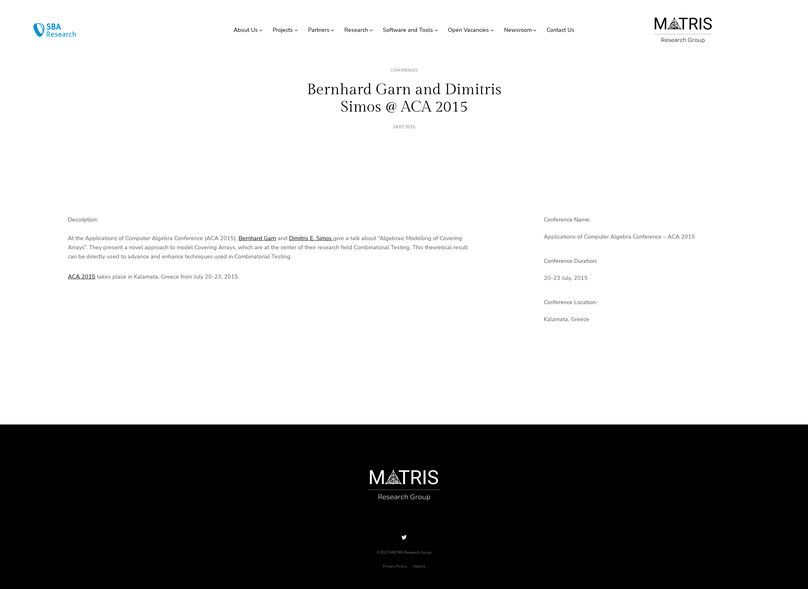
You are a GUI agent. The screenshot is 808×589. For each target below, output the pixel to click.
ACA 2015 (81, 276)
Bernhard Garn (257, 238)
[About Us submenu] (261, 30)
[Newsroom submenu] (535, 30)
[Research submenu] (371, 30)
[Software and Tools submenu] (436, 30)
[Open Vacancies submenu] (492, 30)
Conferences (404, 70)
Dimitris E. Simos (311, 238)
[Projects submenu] (296, 30)
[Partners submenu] (332, 30)
